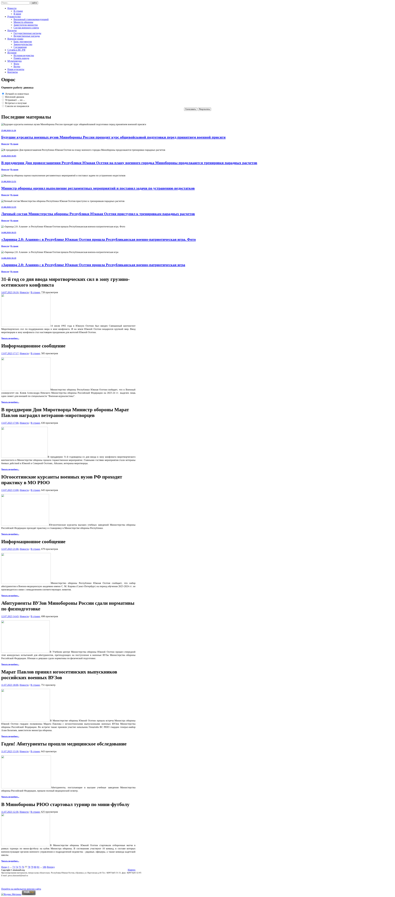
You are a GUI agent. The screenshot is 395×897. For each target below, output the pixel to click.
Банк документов (23, 41)
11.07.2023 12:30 (9, 812)
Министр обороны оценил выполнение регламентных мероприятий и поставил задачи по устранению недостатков (98, 188)
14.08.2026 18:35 (8, 232)
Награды (12, 30)
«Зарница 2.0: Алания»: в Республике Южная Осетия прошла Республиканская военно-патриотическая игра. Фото (98, 239)
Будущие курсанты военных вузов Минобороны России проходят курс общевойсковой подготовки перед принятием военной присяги (113, 137)
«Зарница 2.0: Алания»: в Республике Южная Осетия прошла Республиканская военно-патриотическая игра (93, 265)
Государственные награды (27, 33)
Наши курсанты (15, 69)
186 (44, 867)
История (11, 52)
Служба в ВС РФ (16, 50)
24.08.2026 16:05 (8, 156)
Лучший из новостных (16, 93)
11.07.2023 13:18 (9, 751)
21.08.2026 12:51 (8, 181)
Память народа (21, 58)
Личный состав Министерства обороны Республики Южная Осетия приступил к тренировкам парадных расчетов (98, 214)
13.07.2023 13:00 (10, 490)
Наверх (131, 869)
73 (13, 867)
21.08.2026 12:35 (8, 207)
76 (23, 867)
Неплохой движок (14, 97)
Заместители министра (26, 25)
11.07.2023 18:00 (9, 685)
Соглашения (20, 47)
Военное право (15, 38)
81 (38, 867)
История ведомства (24, 55)
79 (32, 867)
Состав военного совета (26, 27)
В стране (18, 11)
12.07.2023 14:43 (10, 616)
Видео (17, 66)
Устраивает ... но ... (14, 100)
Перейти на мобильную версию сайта (21, 889)
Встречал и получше (15, 103)
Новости (12, 8)
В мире (17, 13)
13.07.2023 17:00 (10, 423)
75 (20, 867)
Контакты (12, 72)
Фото (16, 63)
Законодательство (23, 44)
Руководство (14, 16)
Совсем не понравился (16, 106)
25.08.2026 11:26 (8, 130)
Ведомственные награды (27, 36)
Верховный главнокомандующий (31, 19)
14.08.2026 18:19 (8, 258)
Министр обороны (23, 22)
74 (16, 867)
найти (34, 3)
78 (29, 867)
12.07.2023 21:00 (10, 549)
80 (35, 867)
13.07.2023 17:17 (10, 353)
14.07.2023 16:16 (10, 292)
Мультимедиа (14, 61)
